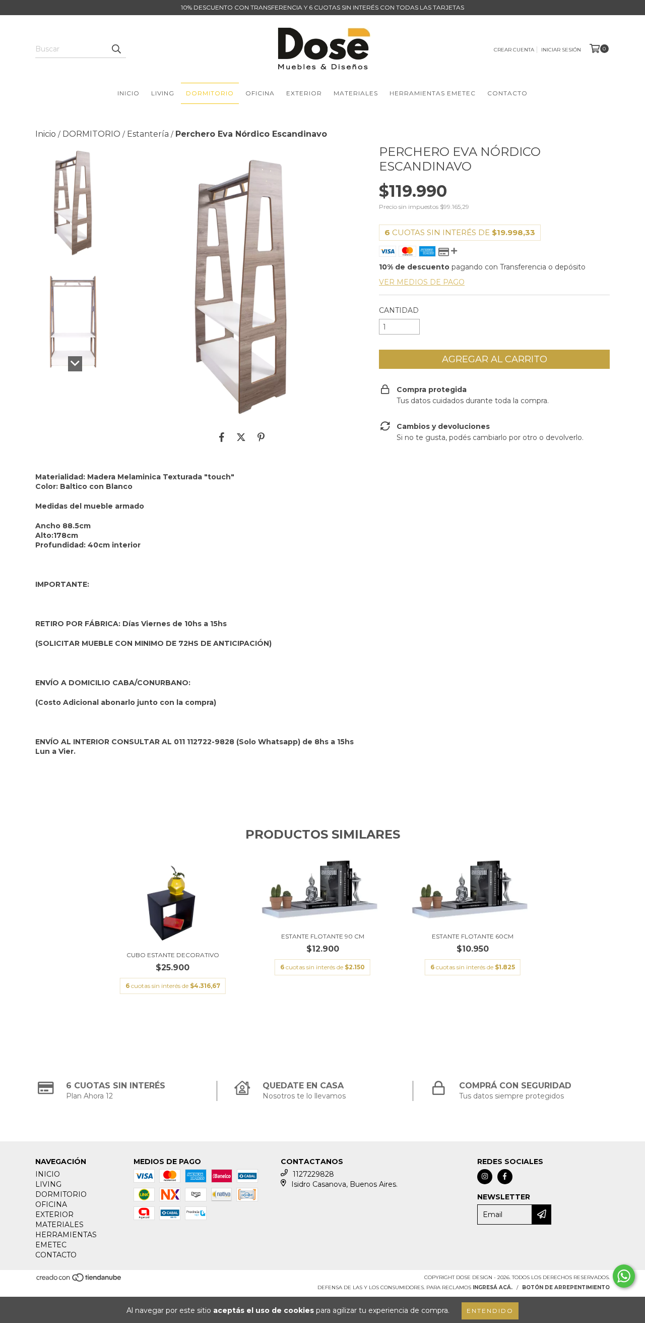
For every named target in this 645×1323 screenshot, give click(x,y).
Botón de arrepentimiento (566, 1287)
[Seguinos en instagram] (484, 1176)
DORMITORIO (210, 93)
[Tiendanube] (79, 1280)
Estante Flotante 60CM (472, 936)
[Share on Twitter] (241, 437)
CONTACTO (507, 93)
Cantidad (399, 310)
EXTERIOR (304, 93)
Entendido (490, 1310)
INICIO (128, 93)
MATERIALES (356, 93)
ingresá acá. (492, 1287)
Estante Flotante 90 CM (322, 936)
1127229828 (313, 1174)
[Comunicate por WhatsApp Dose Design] (624, 1276)
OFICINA (260, 93)
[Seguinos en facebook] (504, 1176)
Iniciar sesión (561, 49)
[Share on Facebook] (221, 437)
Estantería (148, 134)
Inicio (45, 134)
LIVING (162, 93)
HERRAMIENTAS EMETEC (433, 93)
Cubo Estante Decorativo (172, 955)
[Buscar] (116, 49)
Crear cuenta (514, 49)
